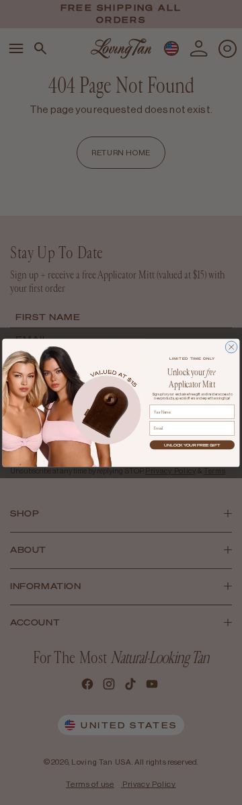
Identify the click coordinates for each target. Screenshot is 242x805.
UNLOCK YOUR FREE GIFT (192, 444)
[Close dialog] (231, 347)
